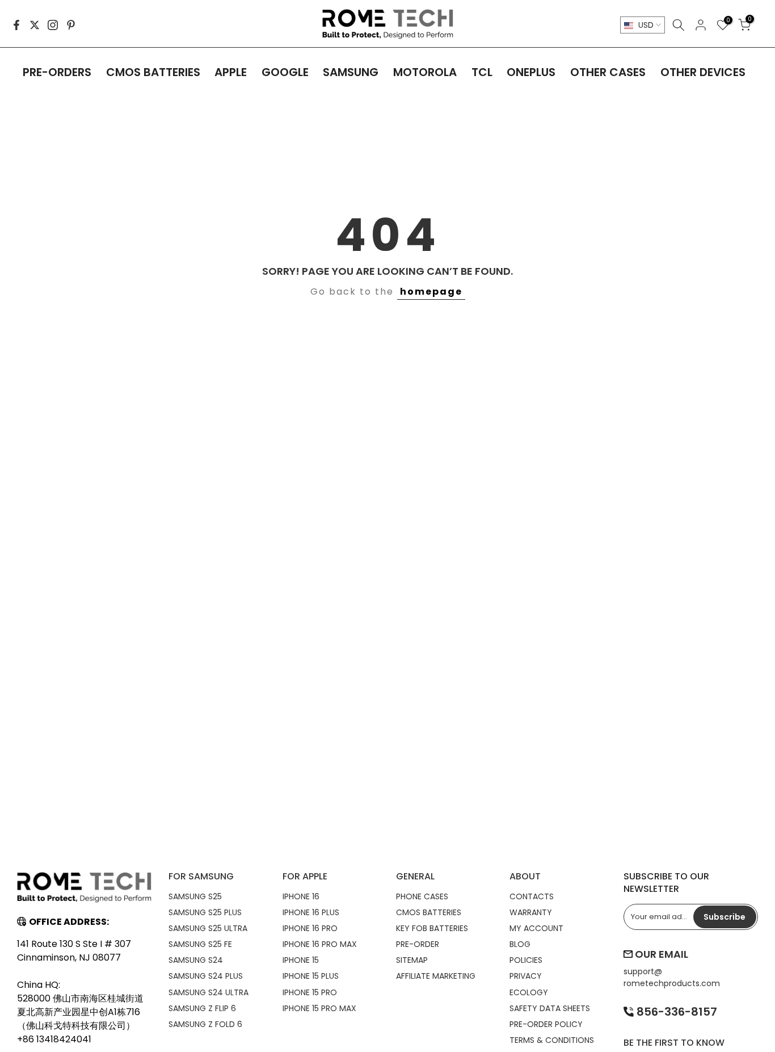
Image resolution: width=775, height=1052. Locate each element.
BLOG (519, 944)
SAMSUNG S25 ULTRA (208, 928)
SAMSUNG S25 (195, 896)
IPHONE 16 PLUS (311, 912)
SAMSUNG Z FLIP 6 (202, 1008)
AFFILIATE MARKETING (435, 976)
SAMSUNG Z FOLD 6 (205, 1024)
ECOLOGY (528, 992)
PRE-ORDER (417, 944)
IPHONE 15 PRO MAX (319, 1008)
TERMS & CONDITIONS (551, 1040)
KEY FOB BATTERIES (432, 928)
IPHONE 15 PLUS (311, 976)
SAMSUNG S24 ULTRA (208, 992)
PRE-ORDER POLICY (546, 1024)
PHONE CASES (422, 896)
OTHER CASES (608, 72)
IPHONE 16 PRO (310, 928)
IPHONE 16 (301, 896)
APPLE (230, 72)
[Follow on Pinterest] (71, 25)
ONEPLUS (531, 72)
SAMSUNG (350, 72)
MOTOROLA (425, 72)
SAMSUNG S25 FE (200, 944)
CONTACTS (531, 896)
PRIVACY (525, 976)
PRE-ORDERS (57, 72)
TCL (481, 72)
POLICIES (525, 960)
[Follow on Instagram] (53, 25)
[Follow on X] (35, 25)
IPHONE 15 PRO (310, 992)
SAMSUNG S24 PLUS (206, 976)
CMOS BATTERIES (153, 72)
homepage (431, 291)
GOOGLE (285, 72)
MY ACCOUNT (536, 928)
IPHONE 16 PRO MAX (320, 944)
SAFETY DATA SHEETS (549, 1008)
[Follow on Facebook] (16, 25)
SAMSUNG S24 (196, 960)
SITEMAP (412, 960)
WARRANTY (530, 912)
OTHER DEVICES (702, 72)
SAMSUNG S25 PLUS (205, 912)
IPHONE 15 (301, 960)
